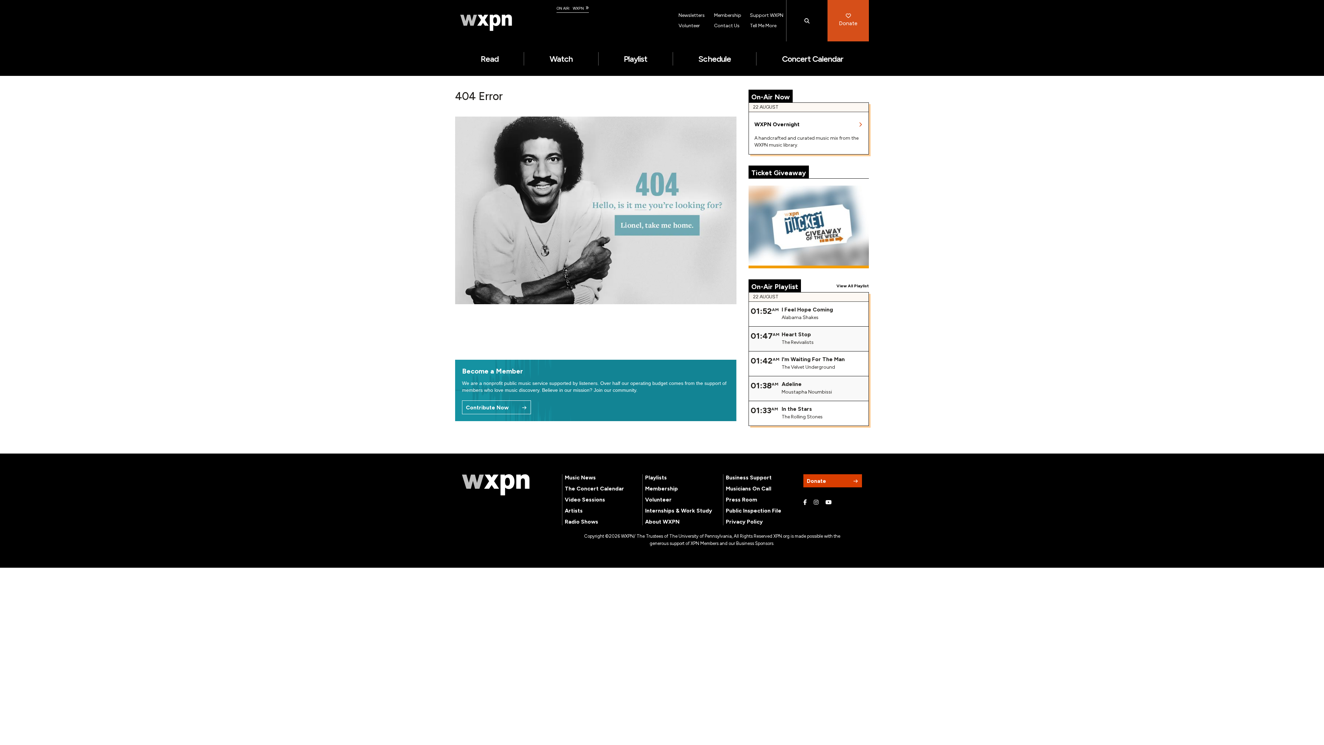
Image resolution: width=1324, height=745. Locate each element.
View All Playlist (852, 286)
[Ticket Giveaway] (809, 227)
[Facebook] (805, 502)
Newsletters (692, 15)
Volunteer (689, 26)
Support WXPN (766, 15)
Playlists (656, 477)
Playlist (635, 59)
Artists (574, 510)
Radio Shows (581, 521)
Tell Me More (763, 26)
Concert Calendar (813, 59)
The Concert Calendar (594, 488)
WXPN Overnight (777, 124)
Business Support (749, 477)
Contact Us (727, 26)
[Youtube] (828, 502)
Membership (727, 15)
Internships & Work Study (678, 510)
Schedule (714, 59)
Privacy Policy (744, 521)
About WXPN (662, 521)
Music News (580, 477)
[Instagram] (816, 502)
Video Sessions (585, 499)
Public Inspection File (753, 510)
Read (490, 59)
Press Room (741, 499)
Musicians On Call (748, 488)
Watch (561, 59)
